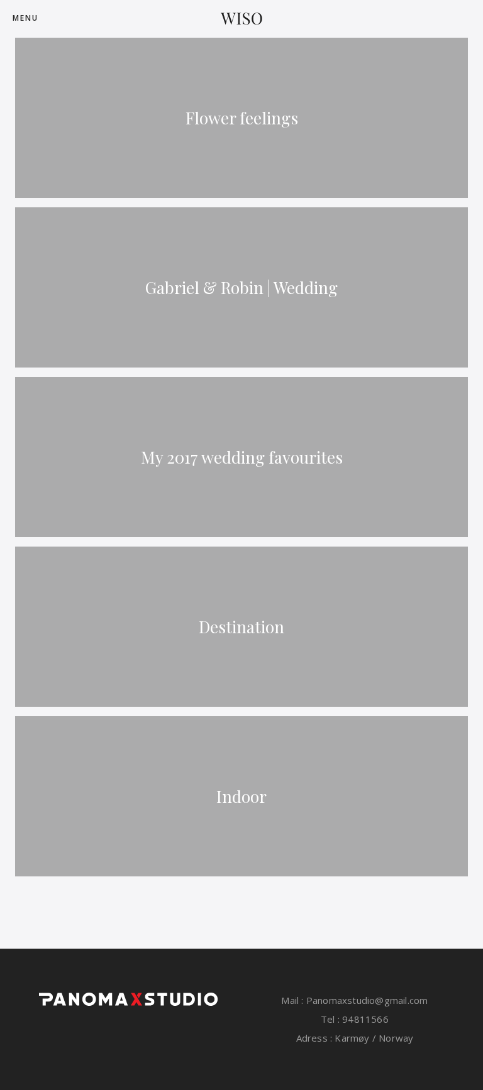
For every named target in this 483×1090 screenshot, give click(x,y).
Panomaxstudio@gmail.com (366, 1000)
